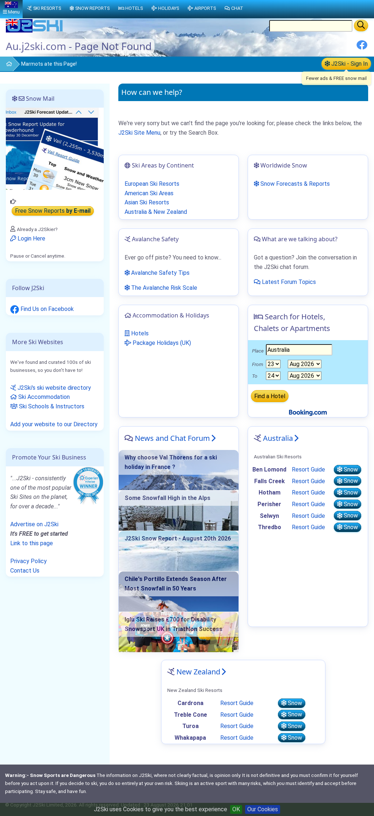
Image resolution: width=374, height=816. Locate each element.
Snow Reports (92, 8)
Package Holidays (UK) (161, 342)
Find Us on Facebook (46, 308)
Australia (278, 438)
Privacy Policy (28, 561)
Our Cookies (262, 809)
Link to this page (31, 543)
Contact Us (24, 570)
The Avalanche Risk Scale (163, 287)
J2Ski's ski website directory (53, 387)
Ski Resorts (47, 8)
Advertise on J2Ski (34, 524)
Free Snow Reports (53, 211)
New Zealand (198, 672)
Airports (205, 8)
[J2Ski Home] (35, 30)
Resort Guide (308, 469)
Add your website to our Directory (54, 424)
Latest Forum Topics (288, 281)
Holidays (168, 8)
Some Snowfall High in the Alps (167, 497)
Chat (237, 8)
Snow (350, 469)
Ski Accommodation (43, 396)
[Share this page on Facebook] (362, 48)
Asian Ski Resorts (147, 202)
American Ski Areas (149, 193)
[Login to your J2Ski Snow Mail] (55, 148)
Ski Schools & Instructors (51, 406)
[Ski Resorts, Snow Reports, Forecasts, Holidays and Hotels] (6, 64)
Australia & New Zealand (156, 211)
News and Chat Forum (172, 438)
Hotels (139, 333)
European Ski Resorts (152, 183)
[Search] (361, 25)
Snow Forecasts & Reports (294, 183)
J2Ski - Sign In (349, 63)
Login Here (30, 238)
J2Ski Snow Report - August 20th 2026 (178, 538)
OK (236, 809)
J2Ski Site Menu (139, 132)
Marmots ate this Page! (49, 64)
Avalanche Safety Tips (160, 272)
